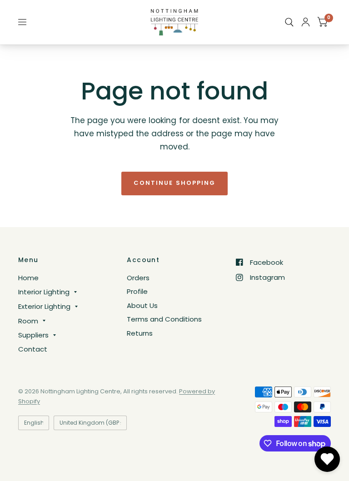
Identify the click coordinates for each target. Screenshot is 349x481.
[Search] (289, 22)
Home (28, 278)
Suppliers (33, 335)
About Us (142, 305)
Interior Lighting (44, 292)
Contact (32, 349)
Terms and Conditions (164, 319)
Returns (140, 333)
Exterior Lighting (44, 306)
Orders (138, 278)
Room (28, 321)
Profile (137, 291)
